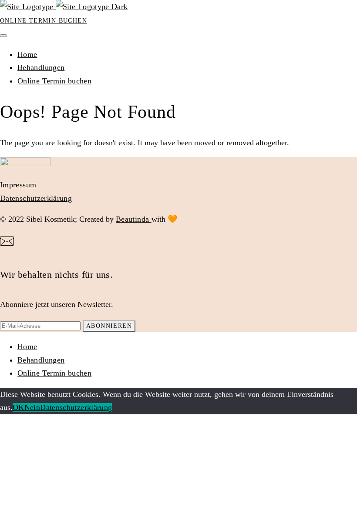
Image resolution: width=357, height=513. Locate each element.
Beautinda (134, 219)
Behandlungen (40, 67)
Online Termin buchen (43, 20)
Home (27, 54)
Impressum (18, 184)
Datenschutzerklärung (36, 198)
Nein (32, 407)
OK (18, 407)
